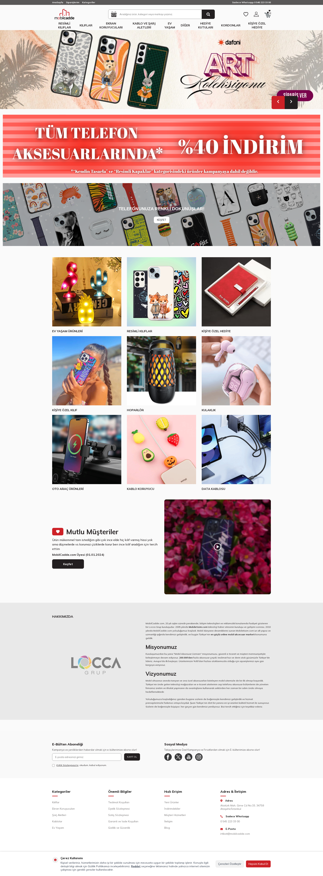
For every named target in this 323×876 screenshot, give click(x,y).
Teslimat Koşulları (118, 802)
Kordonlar (230, 25)
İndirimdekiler (172, 808)
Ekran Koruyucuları (111, 25)
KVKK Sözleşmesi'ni (67, 765)
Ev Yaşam (169, 25)
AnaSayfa (57, 2)
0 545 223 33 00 (230, 821)
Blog (167, 827)
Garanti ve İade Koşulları (123, 821)
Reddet (136, 866)
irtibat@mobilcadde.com (235, 833)
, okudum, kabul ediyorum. (81, 765)
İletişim (168, 821)
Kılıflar (86, 25)
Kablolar (57, 821)
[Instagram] (199, 757)
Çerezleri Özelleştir (229, 864)
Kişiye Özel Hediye (257, 25)
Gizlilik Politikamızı (99, 866)
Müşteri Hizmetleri (175, 815)
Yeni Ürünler (171, 802)
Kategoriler (88, 2)
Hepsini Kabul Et (258, 864)
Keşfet (68, 564)
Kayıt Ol (132, 756)
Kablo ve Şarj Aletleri (144, 25)
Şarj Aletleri (59, 815)
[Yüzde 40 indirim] (161, 146)
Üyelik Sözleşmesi (119, 808)
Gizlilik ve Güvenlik (119, 827)
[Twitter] (178, 757)
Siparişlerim (72, 2)
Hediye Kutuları (205, 25)
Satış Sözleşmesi (118, 815)
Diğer (185, 25)
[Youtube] (188, 757)
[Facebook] (168, 757)
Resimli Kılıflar (64, 25)
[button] (278, 102)
